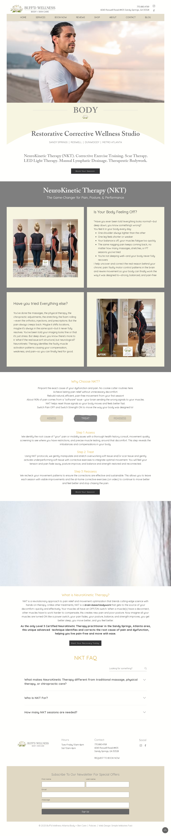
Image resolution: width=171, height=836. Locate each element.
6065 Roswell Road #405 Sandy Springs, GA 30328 (124, 10)
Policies (92, 825)
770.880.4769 (143, 6)
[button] (40, 17)
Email (44, 789)
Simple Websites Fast (121, 825)
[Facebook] (154, 10)
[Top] (165, 830)
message (46, 800)
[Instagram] (154, 6)
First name (46, 779)
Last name (90, 779)
